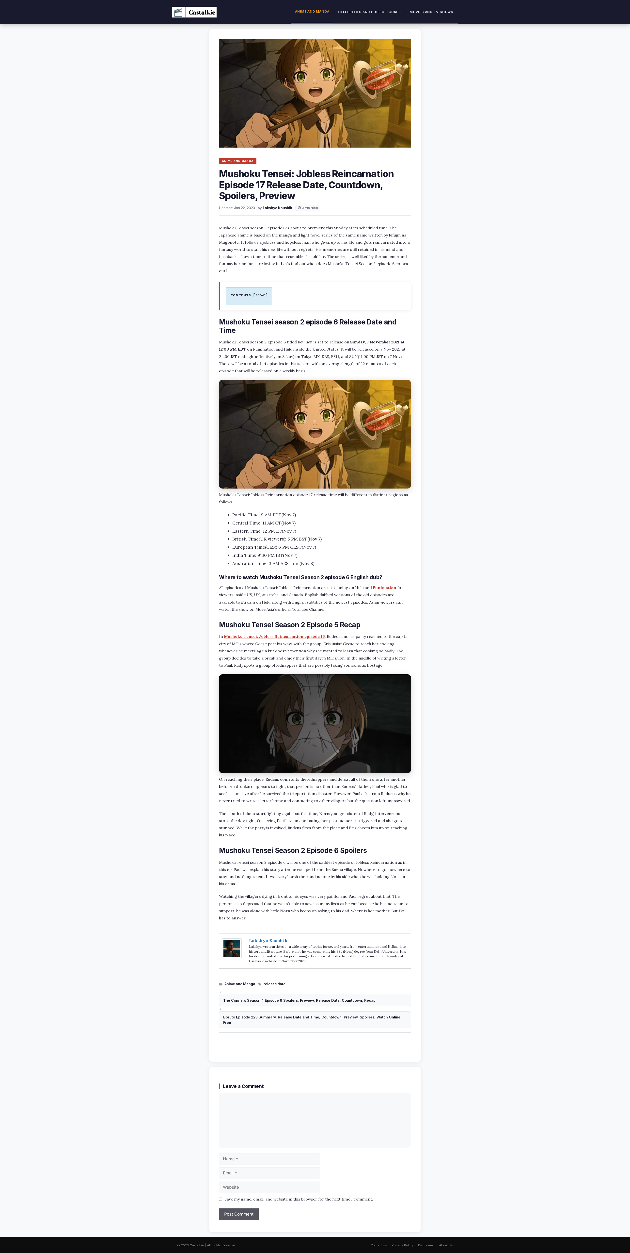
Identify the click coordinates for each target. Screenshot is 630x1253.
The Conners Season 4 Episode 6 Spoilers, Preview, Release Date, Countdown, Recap (299, 1000)
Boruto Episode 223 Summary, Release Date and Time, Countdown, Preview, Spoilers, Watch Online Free (311, 1020)
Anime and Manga (312, 11)
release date (274, 984)
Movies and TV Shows (431, 12)
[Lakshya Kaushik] (232, 956)
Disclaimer (426, 1245)
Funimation (384, 587)
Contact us (379, 1245)
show (260, 295)
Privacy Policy (402, 1245)
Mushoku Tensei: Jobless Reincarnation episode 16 (274, 636)
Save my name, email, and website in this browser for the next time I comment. (298, 1199)
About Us (446, 1245)
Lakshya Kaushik (268, 940)
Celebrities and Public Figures (369, 12)
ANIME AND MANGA (237, 161)
